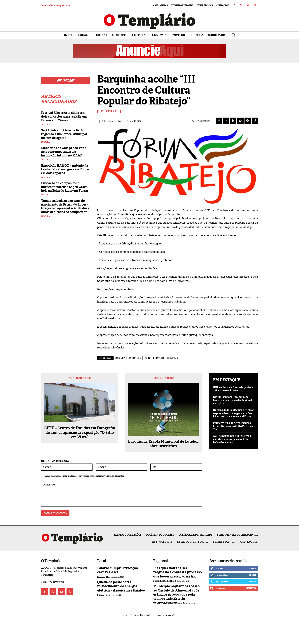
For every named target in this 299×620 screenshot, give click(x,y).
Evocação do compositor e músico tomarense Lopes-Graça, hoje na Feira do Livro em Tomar (64, 187)
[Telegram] (247, 121)
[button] (233, 35)
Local (100, 595)
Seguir (252, 575)
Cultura (45, 124)
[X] (226, 121)
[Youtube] (248, 5)
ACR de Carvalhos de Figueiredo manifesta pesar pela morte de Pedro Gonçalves (232, 439)
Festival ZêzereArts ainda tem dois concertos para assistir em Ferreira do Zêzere (64, 116)
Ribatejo (172, 358)
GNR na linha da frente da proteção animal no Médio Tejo (233, 389)
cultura (120, 358)
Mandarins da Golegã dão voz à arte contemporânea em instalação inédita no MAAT (63, 151)
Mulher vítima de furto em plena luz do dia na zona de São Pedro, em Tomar (233, 426)
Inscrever (251, 588)
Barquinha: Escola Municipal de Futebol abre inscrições (163, 443)
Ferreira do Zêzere (163, 581)
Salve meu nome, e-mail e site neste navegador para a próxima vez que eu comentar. (84, 476)
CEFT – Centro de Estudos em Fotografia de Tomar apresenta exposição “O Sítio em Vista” (79, 432)
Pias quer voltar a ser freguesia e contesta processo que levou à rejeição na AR (177, 572)
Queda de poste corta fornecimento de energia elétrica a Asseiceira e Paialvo (121, 586)
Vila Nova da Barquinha (166, 603)
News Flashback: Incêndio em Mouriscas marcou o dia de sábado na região (233, 400)
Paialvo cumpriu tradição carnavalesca (117, 570)
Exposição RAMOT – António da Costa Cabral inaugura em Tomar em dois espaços (65, 169)
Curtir (252, 568)
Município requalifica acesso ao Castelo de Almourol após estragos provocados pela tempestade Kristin (176, 592)
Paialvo (101, 577)
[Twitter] (241, 5)
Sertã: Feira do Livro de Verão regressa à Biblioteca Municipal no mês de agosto (64, 134)
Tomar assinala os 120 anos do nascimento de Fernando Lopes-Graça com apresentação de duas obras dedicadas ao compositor (65, 206)
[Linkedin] (233, 121)
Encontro (134, 358)
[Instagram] (255, 5)
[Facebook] (234, 5)
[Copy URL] (255, 121)
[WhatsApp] (240, 121)
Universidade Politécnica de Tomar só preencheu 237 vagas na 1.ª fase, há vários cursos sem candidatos (233, 413)
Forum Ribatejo (154, 358)
